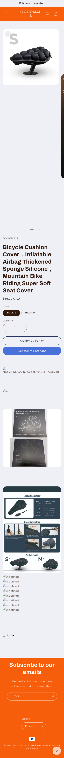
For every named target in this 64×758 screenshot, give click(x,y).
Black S (11, 312)
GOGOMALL (19, 745)
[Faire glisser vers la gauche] (24, 229)
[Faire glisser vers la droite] (40, 229)
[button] (7, 14)
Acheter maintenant (32, 351)
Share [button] (10, 635)
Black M (30, 312)
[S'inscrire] (53, 696)
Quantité (8, 321)
